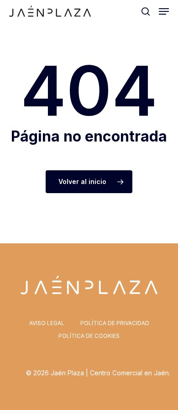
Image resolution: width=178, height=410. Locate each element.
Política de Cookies (89, 335)
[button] (164, 11)
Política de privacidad (114, 323)
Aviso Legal (46, 323)
